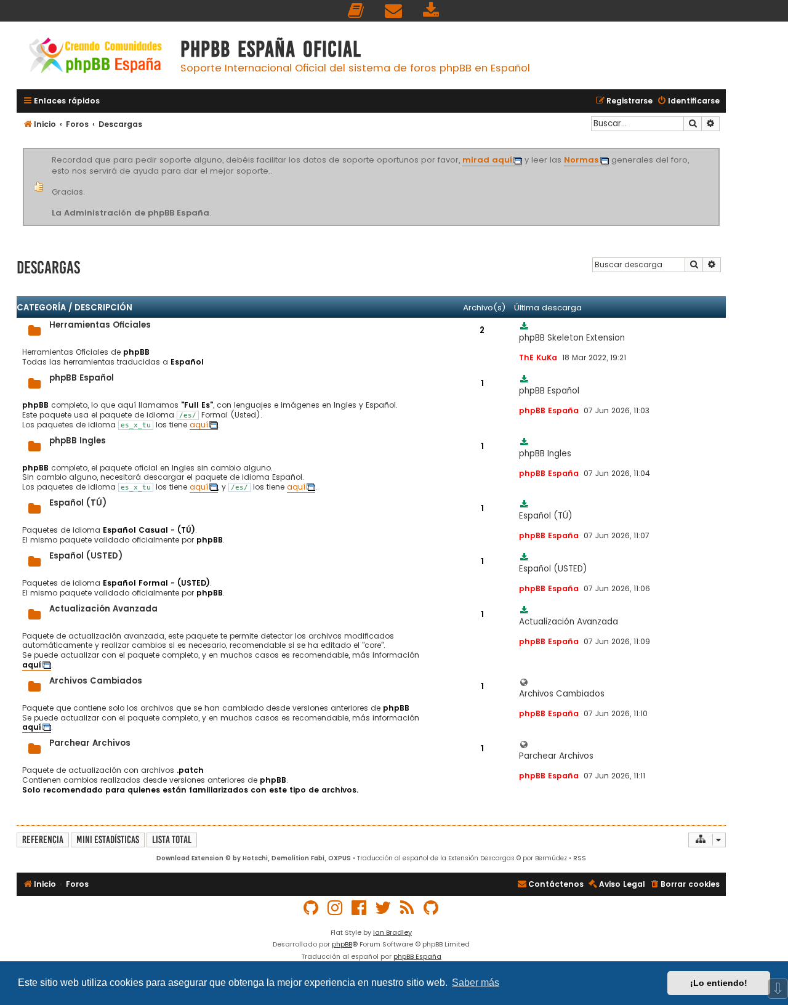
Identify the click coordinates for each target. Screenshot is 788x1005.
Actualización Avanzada (103, 609)
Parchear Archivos (90, 743)
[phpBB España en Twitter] (383, 908)
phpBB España (417, 956)
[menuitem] (356, 11)
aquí (199, 425)
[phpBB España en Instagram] (335, 908)
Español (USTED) (86, 556)
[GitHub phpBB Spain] (311, 908)
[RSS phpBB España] (407, 908)
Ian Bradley (392, 932)
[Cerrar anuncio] (717, 150)
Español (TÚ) (78, 503)
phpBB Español (81, 378)
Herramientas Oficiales (100, 325)
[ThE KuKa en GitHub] (431, 908)
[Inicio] (95, 57)
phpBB (342, 944)
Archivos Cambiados (95, 681)
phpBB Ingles (77, 440)
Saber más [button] (475, 982)
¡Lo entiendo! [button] (718, 983)
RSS (579, 858)
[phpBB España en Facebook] (359, 908)
